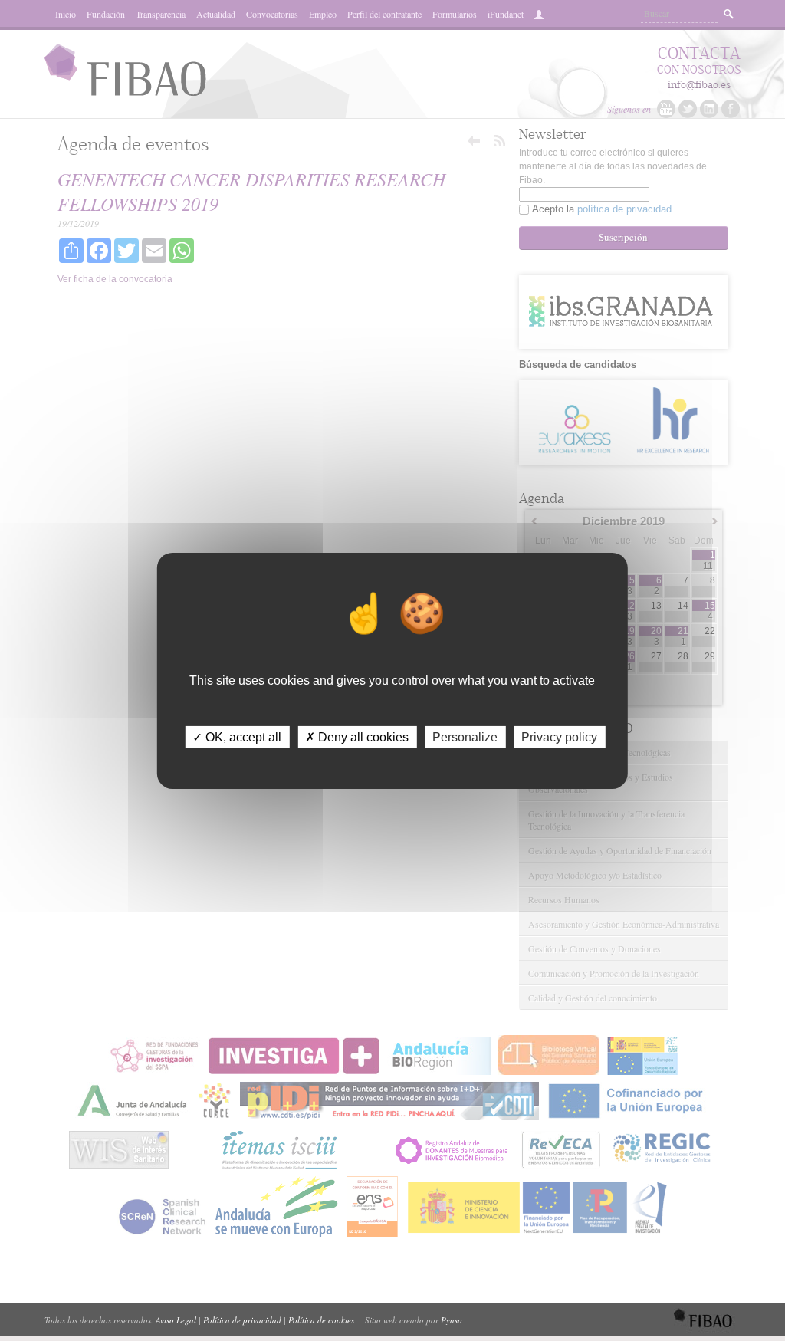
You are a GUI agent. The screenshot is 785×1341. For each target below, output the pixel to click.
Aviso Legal (176, 1320)
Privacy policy (559, 736)
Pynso (451, 1320)
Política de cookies (321, 1320)
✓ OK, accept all (236, 736)
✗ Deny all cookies (357, 736)
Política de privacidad (242, 1320)
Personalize (465, 736)
